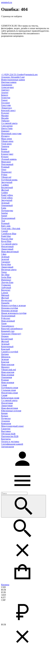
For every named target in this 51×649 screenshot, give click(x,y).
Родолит (5, 113)
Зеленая (5, 359)
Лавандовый (7, 249)
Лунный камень (9, 159)
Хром (4, 323)
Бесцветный (7, 187)
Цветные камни (8, 82)
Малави (5, 115)
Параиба (5, 303)
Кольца (4, 416)
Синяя (4, 395)
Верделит (5, 290)
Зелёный (5, 256)
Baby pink (5, 226)
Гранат (4, 100)
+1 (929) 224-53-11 (10, 74)
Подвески (6, 418)
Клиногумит (7, 154)
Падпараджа (7, 210)
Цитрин (5, 354)
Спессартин (7, 126)
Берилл (4, 95)
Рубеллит (5, 318)
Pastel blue (6, 236)
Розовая (5, 380)
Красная (5, 362)
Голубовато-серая (9, 387)
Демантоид (6, 108)
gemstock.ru (6, 2)
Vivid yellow (7, 197)
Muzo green (6, 138)
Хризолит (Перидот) (11, 333)
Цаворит (5, 131)
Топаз (4, 272)
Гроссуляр (6, 105)
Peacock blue (7, 239)
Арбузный (6, 287)
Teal (3, 221)
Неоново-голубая (9, 308)
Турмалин (6, 285)
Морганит (6, 162)
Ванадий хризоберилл (12, 328)
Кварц (4, 149)
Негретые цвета (8, 269)
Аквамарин (6, 85)
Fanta (3, 208)
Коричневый (7, 346)
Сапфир (5, 185)
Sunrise (4, 213)
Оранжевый (7, 205)
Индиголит (6, 300)
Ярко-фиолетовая (9, 408)
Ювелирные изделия (11, 410)
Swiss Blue (6, 277)
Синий (4, 231)
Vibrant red (6, 177)
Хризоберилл (7, 326)
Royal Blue (6, 241)
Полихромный (8, 218)
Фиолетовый (7, 246)
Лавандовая (6, 405)
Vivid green (6, 144)
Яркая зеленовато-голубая (13, 313)
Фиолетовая (7, 403)
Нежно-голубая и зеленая (13, 305)
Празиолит (6, 172)
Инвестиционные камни (13, 79)
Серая (4, 385)
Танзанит (5, 262)
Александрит (7, 87)
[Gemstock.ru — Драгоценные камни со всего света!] (25, 72)
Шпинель (5, 357)
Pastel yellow (7, 195)
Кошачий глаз (7, 331)
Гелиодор (5, 97)
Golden (4, 192)
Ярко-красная (7, 364)
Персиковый (7, 164)
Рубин (4, 174)
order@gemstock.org (28, 74)
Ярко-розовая (7, 375)
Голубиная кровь (9, 180)
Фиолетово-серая (9, 393)
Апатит (4, 92)
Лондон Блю (7, 282)
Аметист (5, 90)
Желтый (5, 190)
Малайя (4, 118)
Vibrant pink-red (8, 369)
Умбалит (5, 120)
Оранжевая (6, 377)
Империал (6, 280)
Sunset (4, 215)
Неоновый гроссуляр (11, 133)
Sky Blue (5, 274)
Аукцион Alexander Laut (13, 77)
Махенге (5, 367)
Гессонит (5, 103)
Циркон (5, 336)
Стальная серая (8, 390)
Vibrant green (7, 141)
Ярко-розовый (8, 321)
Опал (3, 169)
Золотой (5, 259)
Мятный (5, 295)
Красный (5, 349)
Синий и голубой (9, 351)
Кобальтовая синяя (10, 398)
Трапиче (5, 146)
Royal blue (6, 264)
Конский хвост (8, 110)
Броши (4, 413)
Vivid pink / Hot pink (10, 228)
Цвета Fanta (6, 128)
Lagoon (4, 292)
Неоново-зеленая (9, 310)
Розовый (5, 151)
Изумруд (5, 136)
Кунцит (4, 156)
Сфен (3, 254)
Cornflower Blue (8, 233)
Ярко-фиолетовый (10, 251)
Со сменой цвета (9, 123)
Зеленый (5, 203)
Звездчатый (6, 182)
